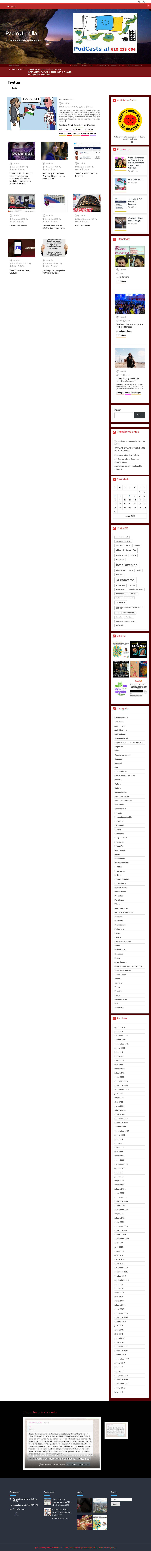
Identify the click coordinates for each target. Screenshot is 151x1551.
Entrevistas (119, 834)
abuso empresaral (122, 537)
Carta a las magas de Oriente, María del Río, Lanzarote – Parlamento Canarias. (136, 163)
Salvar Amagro (120, 962)
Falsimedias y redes (18, 226)
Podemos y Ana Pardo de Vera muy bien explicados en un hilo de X (54, 176)
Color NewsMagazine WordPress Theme (85, 1547)
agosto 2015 (119, 1388)
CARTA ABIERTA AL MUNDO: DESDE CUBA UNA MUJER (49, 72)
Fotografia (118, 846)
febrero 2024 (120, 1110)
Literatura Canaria (121, 879)
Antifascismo (89, 125)
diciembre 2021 (121, 1197)
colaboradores (120, 771)
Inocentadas (119, 859)
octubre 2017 (120, 1355)
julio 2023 (118, 1139)
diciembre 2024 (121, 1081)
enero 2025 (119, 1077)
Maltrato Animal (121, 888)
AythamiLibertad (121, 738)
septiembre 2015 (121, 1384)
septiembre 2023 (121, 1131)
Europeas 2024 (120, 838)
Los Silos (132, 585)
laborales (119, 574)
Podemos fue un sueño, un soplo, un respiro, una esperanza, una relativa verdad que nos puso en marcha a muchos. (21, 178)
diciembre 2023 (121, 1118)
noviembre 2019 (121, 1272)
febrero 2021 (120, 1218)
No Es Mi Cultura (121, 908)
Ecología (120, 393)
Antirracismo (79, 129)
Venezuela (118, 1008)
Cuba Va (137, 545)
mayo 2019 (119, 1293)
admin (67, 103)
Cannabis (118, 759)
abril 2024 (118, 1102)
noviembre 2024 (121, 1085)
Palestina (89, 129)
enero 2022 (119, 1193)
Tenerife (118, 991)
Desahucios (119, 805)
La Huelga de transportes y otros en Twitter (54, 271)
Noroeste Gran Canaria (124, 912)
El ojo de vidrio (122, 277)
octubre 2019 (120, 1276)
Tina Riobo (129, 617)
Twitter (93, 133)
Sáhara (117, 958)
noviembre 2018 (121, 1317)
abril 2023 (118, 1152)
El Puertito (118, 821)
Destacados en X (66, 99)
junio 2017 (118, 1371)
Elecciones (119, 825)
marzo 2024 (119, 1106)
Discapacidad (120, 809)
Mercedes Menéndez (136, 589)
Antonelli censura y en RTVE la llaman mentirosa (54, 227)
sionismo (85, 133)
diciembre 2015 (121, 1375)
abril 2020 (118, 1255)
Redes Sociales (120, 950)
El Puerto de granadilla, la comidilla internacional (127, 379)
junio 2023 (118, 1143)
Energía (117, 829)
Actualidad (79, 125)
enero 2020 (119, 1264)
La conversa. (119, 871)
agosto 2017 (119, 1363)
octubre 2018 (120, 1322)
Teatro (117, 987)
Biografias (118, 747)
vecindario (119, 625)
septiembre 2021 (121, 1210)
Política (62, 133)
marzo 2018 (119, 1338)
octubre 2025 (120, 1040)
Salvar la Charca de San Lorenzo (128, 966)
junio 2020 (118, 1247)
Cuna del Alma (120, 792)
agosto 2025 (119, 1048)
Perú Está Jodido (82, 226)
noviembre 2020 (121, 1230)
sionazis (76, 133)
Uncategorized (120, 999)
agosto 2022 (119, 1168)
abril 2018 (118, 1334)
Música (117, 904)
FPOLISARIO (120, 559)
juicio (131, 570)
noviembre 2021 (121, 1201)
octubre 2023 (120, 1127)
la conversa (125, 580)
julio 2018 (118, 1326)
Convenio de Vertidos (123, 545)
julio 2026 (118, 1031)
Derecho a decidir (121, 796)
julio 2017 (118, 1367)
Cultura (117, 784)
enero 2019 (119, 1309)
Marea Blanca (120, 892)
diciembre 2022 (121, 1164)
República (118, 954)
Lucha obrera (120, 883)
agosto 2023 (119, 1135)
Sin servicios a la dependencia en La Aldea (44, 69)
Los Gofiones (120, 585)
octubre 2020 (120, 1235)
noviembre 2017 (121, 1351)
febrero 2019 (120, 1305)
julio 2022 (118, 1172)
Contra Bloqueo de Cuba (124, 776)
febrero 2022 (120, 1189)
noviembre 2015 (121, 1380)
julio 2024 (118, 1094)
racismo (118, 598)
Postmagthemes (110, 1547)
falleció (133, 555)
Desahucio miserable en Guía (38, 74)
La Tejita (118, 875)
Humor (129, 331)
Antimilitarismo (66, 129)
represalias (129, 598)
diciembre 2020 (121, 1226)
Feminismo (119, 842)
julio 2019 (118, 1284)
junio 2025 (118, 1056)
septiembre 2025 (121, 1044)
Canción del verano (122, 755)
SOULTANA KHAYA (136, 179)
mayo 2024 (119, 1098)
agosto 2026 (119, 1027)
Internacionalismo (121, 863)
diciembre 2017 (121, 1346)
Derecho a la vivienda (123, 800)
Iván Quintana (120, 570)
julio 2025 (118, 1052)
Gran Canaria (119, 850)
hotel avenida (127, 565)
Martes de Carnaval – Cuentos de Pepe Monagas (129, 325)
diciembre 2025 (121, 1036)
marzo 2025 (119, 1069)
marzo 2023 (119, 1156)
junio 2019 (118, 1288)
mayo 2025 (119, 1060)
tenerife (118, 617)
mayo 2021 (119, 1214)
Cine (116, 767)
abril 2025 (118, 1065)
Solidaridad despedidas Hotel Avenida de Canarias (129, 608)
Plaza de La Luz (121, 593)
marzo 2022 (119, 1185)
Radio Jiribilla (21, 33)
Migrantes (118, 896)
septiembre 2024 (121, 1089)
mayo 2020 (119, 1251)
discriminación (126, 550)
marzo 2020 (119, 1259)
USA (116, 1004)
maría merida (120, 589)
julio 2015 (118, 1392)
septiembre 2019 (121, 1280)
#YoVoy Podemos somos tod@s (135, 219)
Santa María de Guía (122, 970)
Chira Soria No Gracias (123, 541)
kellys (139, 570)
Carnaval (118, 763)
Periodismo (119, 929)
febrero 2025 (120, 1073)
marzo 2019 (119, 1301)
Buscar (117, 410)
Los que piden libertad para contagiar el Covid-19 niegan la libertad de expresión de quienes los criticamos (62, 1457)
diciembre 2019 (121, 1268)
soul (117, 613)
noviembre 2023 (121, 1123)
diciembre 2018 (121, 1313)
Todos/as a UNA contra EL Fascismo (135, 201)
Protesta (133, 593)
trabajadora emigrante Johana (125, 621)
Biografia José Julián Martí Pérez (128, 742)
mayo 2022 (119, 1181)
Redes (69, 133)
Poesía (117, 933)
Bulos (116, 751)
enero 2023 (119, 1160)
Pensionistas (119, 925)
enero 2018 (119, 1342)
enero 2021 (119, 1222)
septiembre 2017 (121, 1359)
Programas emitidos (122, 941)
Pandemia (118, 921)
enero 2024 (119, 1114)
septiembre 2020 (121, 1239)
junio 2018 (118, 1330)
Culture (117, 788)
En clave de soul (121, 555)
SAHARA (120, 602)
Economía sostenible (123, 817)
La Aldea (118, 867)
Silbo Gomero (120, 975)
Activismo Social (66, 125)
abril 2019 (118, 1297)
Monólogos (121, 281)
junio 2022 (118, 1176)
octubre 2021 (120, 1205)
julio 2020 (118, 1243)
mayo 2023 (119, 1147)
